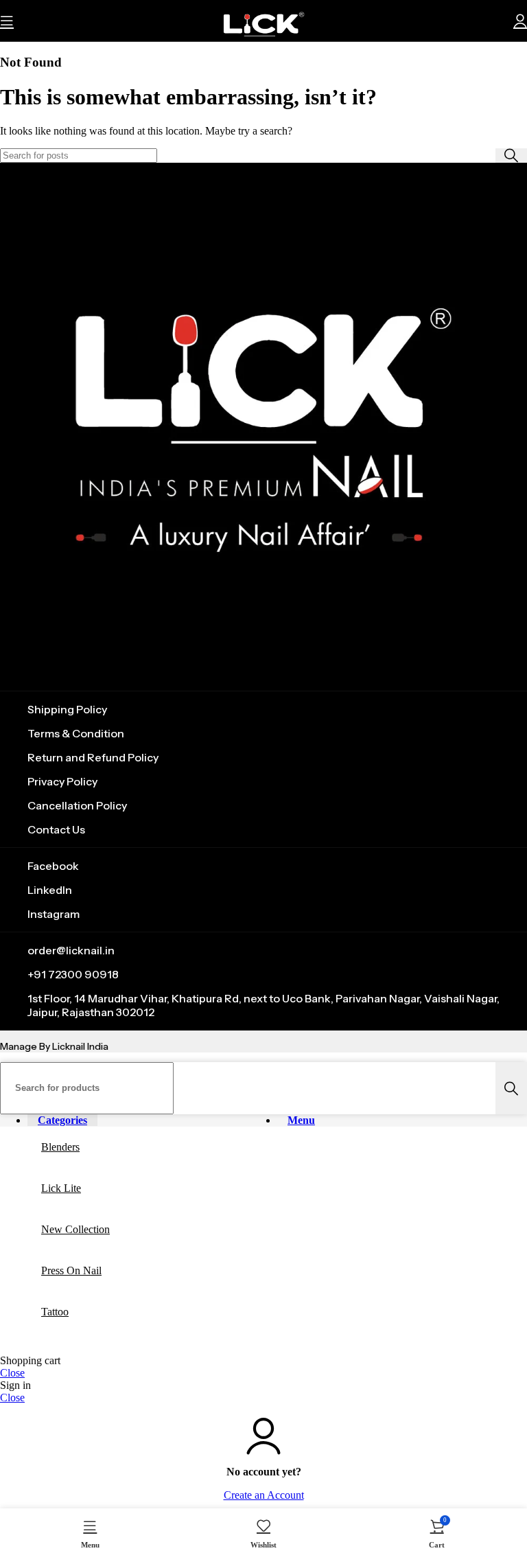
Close (12, 1373)
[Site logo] (263, 44)
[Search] (511, 155)
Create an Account (264, 1495)
